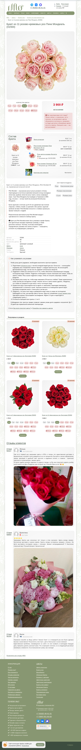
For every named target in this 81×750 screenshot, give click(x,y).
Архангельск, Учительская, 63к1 (46, 705)
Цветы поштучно (41, 667)
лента (22, 248)
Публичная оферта (14, 694)
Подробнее (25, 746)
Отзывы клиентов (16, 443)
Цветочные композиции (44, 682)
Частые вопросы (13, 677)
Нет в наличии (58, 109)
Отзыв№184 (9, 635)
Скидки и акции (13, 680)
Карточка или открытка (41, 172)
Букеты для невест (42, 685)
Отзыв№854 (9, 534)
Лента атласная (39, 139)
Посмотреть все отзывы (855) (16, 655)
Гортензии (39, 697)
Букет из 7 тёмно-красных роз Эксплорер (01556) (21, 356)
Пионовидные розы (42, 692)
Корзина (58, 6)
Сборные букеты (41, 675)
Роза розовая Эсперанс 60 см (47, 163)
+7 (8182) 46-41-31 (37, 8)
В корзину (23, 376)
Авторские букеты (42, 687)
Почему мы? (12, 670)
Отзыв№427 (9, 450)
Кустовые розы (41, 694)
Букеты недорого (41, 690)
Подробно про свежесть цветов (42, 308)
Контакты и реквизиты (15, 692)
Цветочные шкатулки (43, 680)
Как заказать (12, 682)
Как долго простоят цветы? (22, 308)
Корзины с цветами (42, 677)
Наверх (70, 745)
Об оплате (11, 685)
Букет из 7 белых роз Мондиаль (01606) (54, 356)
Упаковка (9, 248)
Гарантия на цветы (14, 690)
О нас (10, 667)
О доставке (11, 687)
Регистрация (65, 4)
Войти (58, 4)
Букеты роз (39, 670)
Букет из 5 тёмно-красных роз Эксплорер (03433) (21, 415)
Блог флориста (13, 672)
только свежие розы (64, 293)
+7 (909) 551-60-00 (44, 717)
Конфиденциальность (15, 697)
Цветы (9, 246)
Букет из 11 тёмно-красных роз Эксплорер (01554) (57, 415)
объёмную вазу (26, 265)
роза (21, 246)
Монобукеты (40, 672)
